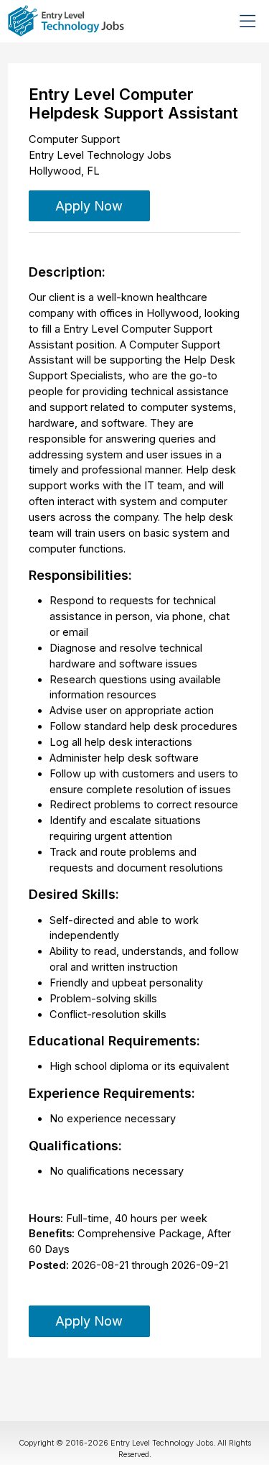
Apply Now (89, 205)
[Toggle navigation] (247, 21)
